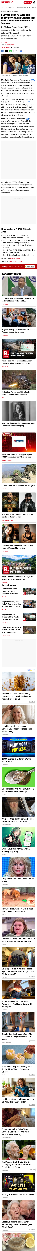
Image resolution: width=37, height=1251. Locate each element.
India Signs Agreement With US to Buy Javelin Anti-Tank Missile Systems (16, 393)
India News (5, 304)
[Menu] (34, 2)
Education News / (11, 7)
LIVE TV (28, 2)
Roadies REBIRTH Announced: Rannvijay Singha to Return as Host (17, 515)
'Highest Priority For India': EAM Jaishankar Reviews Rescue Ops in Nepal (18, 330)
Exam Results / (21, 7)
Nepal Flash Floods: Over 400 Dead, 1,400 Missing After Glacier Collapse (17, 578)
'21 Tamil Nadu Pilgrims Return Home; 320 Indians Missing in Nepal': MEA (18, 299)
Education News (5, 47)
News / (3, 7)
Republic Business (6, 460)
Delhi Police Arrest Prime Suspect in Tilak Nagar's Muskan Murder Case (17, 546)
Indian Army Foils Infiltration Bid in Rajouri (18, 485)
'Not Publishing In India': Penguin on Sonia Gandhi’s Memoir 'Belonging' (18, 424)
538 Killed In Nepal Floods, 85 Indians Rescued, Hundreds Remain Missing (10, 592)
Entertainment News (7, 520)
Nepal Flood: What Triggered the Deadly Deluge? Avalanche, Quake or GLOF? (17, 362)
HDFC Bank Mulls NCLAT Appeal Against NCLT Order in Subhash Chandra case (17, 455)
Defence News (6, 397)
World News (5, 335)
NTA (33, 80)
